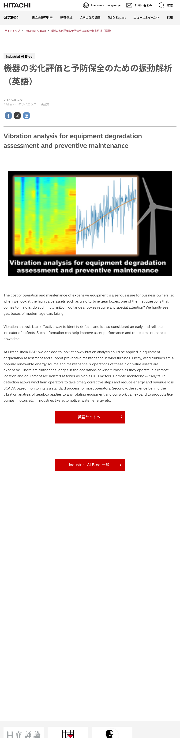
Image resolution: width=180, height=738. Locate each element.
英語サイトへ (89, 417)
